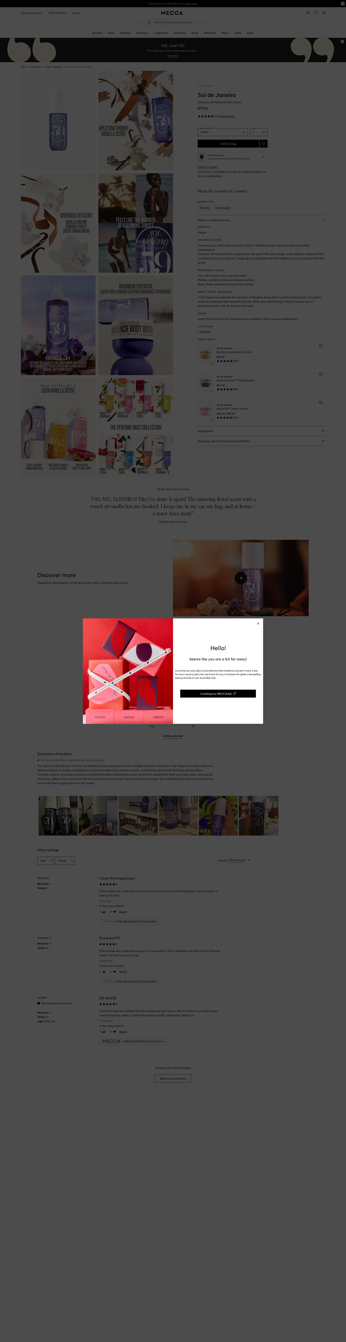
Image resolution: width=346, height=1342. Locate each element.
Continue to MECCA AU (216, 693)
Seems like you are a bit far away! (218, 659)
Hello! (218, 648)
